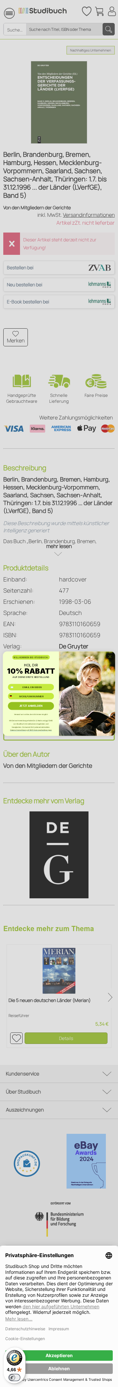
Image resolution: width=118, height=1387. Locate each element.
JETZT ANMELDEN (31, 705)
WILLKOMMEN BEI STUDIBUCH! (30, 657)
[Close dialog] (110, 657)
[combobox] (13, 696)
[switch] (14, 1377)
